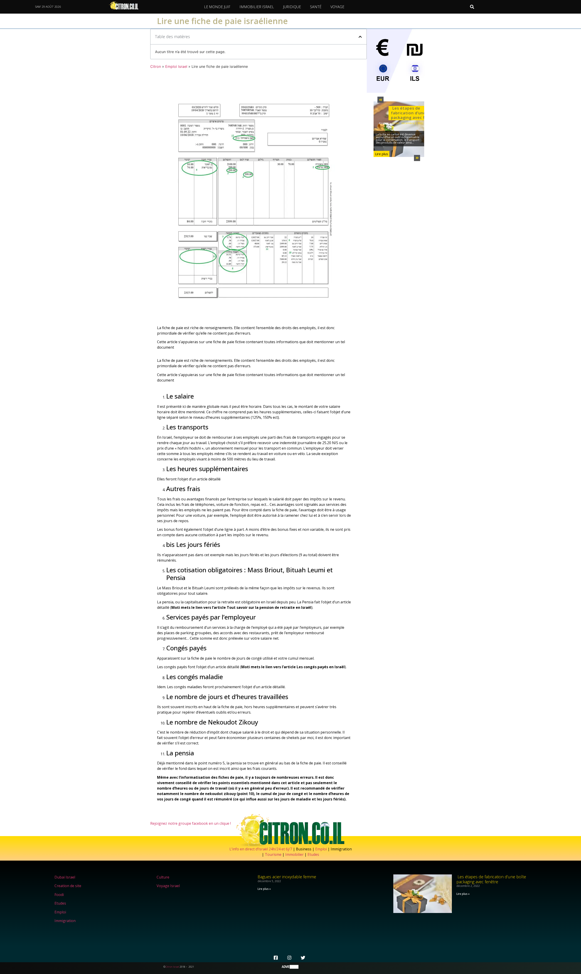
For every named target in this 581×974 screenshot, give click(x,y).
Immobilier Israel (256, 7)
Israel (176, 966)
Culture (163, 877)
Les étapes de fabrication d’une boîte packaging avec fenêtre (415, 112)
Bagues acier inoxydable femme (287, 876)
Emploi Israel (176, 66)
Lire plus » (264, 889)
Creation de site (67, 885)
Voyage (337, 7)
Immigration (65, 920)
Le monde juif (217, 7)
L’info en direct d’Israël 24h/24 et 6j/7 (261, 849)
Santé (315, 7)
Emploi (321, 849)
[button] (472, 7)
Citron (155, 66)
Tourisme (273, 854)
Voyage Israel (168, 885)
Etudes (313, 854)
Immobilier (294, 854)
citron (395, 123)
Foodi (59, 894)
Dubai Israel (64, 877)
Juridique (292, 7)
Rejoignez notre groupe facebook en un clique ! (190, 823)
